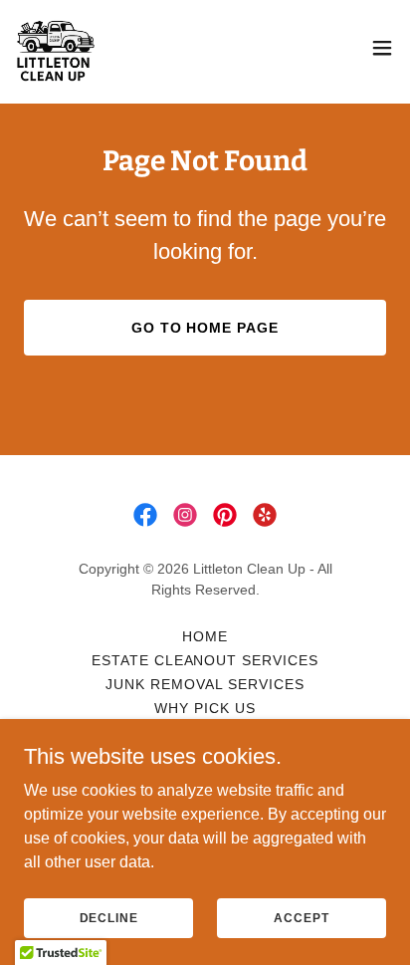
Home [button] (205, 636)
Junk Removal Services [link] (205, 684)
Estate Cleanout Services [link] (205, 660)
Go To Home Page (205, 328)
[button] (382, 48)
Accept (301, 917)
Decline (109, 917)
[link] (56, 48)
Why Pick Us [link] (205, 708)
